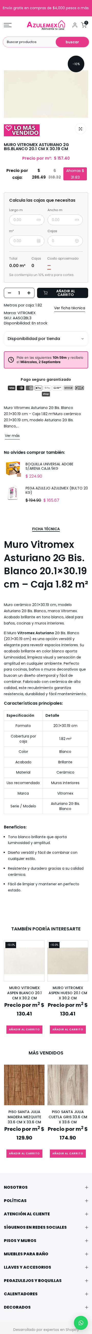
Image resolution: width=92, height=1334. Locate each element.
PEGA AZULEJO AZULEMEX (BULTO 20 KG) (57, 490)
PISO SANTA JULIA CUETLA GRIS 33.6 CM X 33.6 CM (68, 1117)
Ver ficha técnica (69, 308)
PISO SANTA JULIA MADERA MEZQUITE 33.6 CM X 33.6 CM (24, 1117)
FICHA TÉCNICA (46, 529)
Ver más (12, 435)
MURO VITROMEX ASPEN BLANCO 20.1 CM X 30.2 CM (24, 993)
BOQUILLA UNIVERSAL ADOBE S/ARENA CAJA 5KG (49, 466)
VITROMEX (26, 312)
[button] (81, 1323)
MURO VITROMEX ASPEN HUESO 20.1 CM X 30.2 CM (68, 993)
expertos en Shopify (61, 1329)
